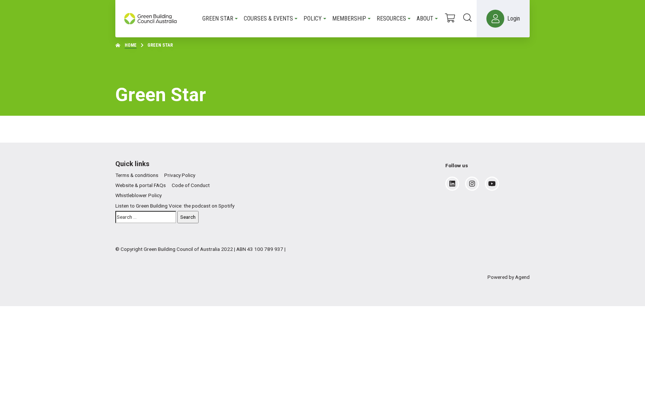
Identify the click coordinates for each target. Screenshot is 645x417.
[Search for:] (145, 217)
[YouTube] (492, 183)
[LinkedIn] (452, 183)
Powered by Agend (508, 277)
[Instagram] (472, 183)
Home (131, 45)
